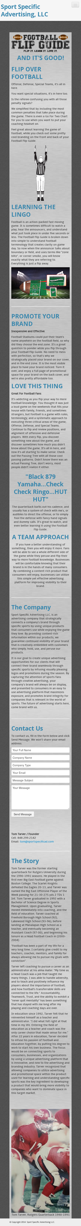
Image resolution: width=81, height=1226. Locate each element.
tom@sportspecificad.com (37, 841)
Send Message (23, 814)
